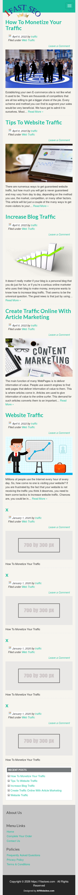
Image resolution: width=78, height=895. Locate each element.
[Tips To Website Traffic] (39, 162)
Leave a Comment (59, 46)
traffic (34, 36)
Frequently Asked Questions (23, 855)
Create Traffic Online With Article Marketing (38, 314)
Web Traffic (28, 40)
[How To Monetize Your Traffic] (39, 68)
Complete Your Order (19, 836)
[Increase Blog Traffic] (39, 257)
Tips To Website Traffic (33, 122)
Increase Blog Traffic (30, 216)
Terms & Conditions (18, 864)
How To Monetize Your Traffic (33, 25)
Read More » (35, 111)
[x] (39, 545)
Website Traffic (24, 415)
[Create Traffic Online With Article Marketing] (39, 357)
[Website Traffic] (39, 455)
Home (10, 831)
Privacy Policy (15, 859)
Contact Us (13, 841)
